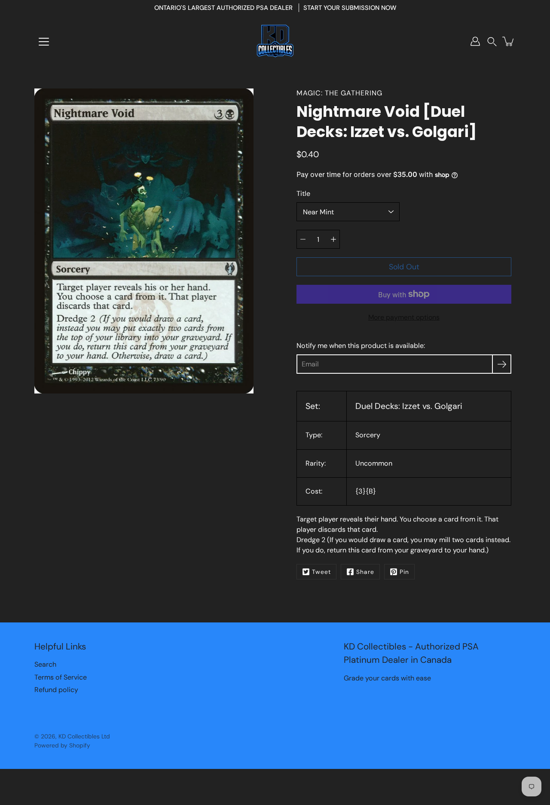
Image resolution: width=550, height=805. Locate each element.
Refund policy (56, 689)
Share (365, 572)
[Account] (475, 41)
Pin (404, 572)
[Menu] (43, 42)
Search (45, 664)
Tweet (321, 572)
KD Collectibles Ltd (84, 736)
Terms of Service (60, 677)
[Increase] (333, 239)
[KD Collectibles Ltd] (275, 41)
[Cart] (509, 41)
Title (303, 193)
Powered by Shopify (62, 745)
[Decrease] (302, 239)
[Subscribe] (501, 364)
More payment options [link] (404, 317)
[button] (492, 41)
